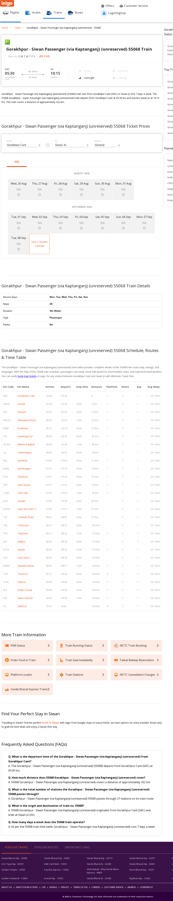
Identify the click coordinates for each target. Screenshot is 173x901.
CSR (44, 887)
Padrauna (23, 476)
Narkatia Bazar (26, 565)
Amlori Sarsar (25, 590)
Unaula (21, 403)
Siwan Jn (22, 606)
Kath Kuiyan (24, 484)
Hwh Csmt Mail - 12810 (55, 864)
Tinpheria (23, 533)
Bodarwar (23, 428)
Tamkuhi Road (25, 517)
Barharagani (24, 468)
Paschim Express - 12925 (56, 869)
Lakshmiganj (24, 452)
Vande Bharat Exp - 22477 (142, 858)
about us (7, 887)
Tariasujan (23, 525)
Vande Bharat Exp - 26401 (142, 864)
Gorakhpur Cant (26, 395)
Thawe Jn (23, 573)
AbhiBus (131, 887)
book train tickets (27, 376)
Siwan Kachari (25, 598)
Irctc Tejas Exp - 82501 (13, 864)
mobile (53, 887)
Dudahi (21, 501)
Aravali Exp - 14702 (53, 878)
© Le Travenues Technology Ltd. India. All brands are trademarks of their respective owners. (108, 896)
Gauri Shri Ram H (27, 509)
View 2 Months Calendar (39, 244)
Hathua (22, 582)
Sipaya (21, 549)
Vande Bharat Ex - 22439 (99, 864)
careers (96, 887)
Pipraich (22, 412)
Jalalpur (22, 541)
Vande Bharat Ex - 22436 (99, 878)
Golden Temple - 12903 (13, 869)
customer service (113, 887)
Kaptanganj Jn (25, 436)
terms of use (80, 887)
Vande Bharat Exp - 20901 (57, 858)
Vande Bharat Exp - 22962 (14, 858)
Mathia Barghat (26, 444)
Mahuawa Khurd (26, 420)
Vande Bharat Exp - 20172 (100, 858)
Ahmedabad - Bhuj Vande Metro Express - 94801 (103, 871)
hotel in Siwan (50, 722)
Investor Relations (27, 887)
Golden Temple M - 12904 (14, 878)
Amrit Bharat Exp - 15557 (141, 869)
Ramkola (22, 460)
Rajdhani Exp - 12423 (139, 878)
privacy (65, 887)
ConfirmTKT (146, 887)
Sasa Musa (24, 557)
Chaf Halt (23, 493)
